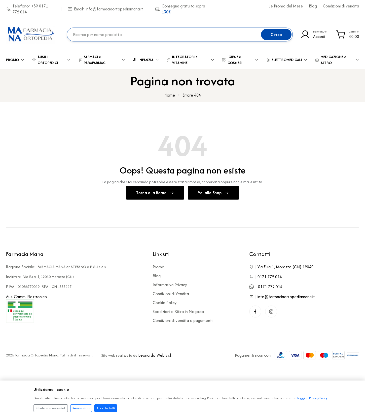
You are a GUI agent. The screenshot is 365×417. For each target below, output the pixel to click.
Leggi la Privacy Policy (312, 398)
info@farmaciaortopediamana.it (286, 297)
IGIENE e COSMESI (234, 59)
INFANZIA (146, 59)
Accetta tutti (106, 408)
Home (169, 95)
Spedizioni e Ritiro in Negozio (178, 311)
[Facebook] (255, 311)
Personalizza (81, 408)
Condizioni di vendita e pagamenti (183, 320)
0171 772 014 (269, 277)
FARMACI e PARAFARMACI (95, 59)
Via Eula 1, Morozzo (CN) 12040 (285, 267)
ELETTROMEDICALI (287, 59)
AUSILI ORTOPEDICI (47, 59)
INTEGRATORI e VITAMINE (185, 59)
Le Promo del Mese (285, 6)
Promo (158, 267)
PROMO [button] (12, 59)
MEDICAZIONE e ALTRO (333, 59)
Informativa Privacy (170, 285)
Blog (313, 6)
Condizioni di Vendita (171, 294)
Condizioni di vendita (341, 6)
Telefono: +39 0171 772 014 (30, 9)
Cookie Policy (165, 303)
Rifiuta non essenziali (51, 408)
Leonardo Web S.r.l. (155, 355)
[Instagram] (271, 311)
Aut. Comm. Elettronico (26, 297)
